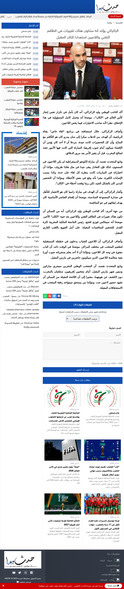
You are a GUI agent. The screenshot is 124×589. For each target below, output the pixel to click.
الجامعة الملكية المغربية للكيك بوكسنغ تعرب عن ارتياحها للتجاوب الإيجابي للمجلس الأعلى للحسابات (64, 417)
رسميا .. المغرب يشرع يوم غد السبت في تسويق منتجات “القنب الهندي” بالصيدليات (21, 300)
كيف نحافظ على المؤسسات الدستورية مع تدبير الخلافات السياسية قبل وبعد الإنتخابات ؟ (22, 222)
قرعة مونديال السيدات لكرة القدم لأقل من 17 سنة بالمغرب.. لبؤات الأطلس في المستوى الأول (103, 525)
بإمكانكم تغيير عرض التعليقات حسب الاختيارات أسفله (82, 312)
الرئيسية (119, 23)
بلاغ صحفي (114, 413)
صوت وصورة (20, 81)
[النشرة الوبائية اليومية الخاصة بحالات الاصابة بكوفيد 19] (21, 123)
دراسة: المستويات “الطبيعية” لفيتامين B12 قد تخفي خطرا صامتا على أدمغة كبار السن (21, 251)
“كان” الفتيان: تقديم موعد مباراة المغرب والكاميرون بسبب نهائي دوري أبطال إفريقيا (104, 471)
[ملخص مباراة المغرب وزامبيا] (21, 102)
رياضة (109, 23)
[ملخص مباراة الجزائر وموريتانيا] (21, 112)
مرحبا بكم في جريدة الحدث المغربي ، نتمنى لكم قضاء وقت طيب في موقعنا (71, 586)
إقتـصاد (21, 133)
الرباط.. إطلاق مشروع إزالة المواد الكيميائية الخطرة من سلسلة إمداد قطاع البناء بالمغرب (70, 16)
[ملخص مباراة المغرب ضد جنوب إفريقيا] (21, 91)
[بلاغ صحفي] (102, 387)
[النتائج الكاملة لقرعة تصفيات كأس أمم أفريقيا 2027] (62, 495)
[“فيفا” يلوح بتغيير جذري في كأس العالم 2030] (62, 441)
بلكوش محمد (113, 106)
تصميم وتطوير (25, 582)
